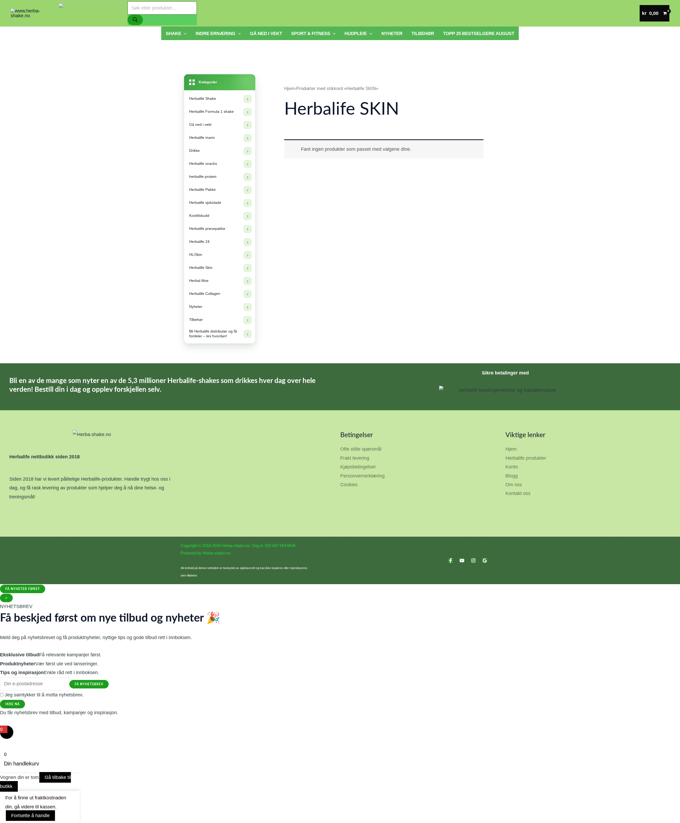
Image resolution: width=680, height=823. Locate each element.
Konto (511, 466)
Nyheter (391, 33)
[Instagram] (473, 560)
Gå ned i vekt (266, 33)
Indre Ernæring (215, 33)
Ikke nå (12, 704)
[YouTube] (462, 560)
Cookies (349, 484)
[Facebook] (450, 560)
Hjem (289, 88)
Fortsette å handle (30, 815)
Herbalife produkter (525, 458)
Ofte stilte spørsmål (360, 449)
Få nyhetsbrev (89, 684)
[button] (183, 33)
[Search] (135, 20)
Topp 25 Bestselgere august (478, 33)
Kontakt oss (517, 493)
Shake (173, 33)
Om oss (513, 484)
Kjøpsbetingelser (358, 466)
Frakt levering (354, 458)
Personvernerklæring (362, 476)
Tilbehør (422, 33)
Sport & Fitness (310, 33)
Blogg (511, 476)
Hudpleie (356, 33)
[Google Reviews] (484, 560)
